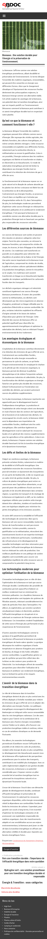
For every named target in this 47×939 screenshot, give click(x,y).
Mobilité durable (10, 912)
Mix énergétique (8, 843)
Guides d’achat (9, 923)
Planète (7, 917)
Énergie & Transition (11, 849)
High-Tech (7, 906)
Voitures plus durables (10, 892)
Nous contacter (9, 928)
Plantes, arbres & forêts (12, 920)
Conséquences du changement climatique (28, 841)
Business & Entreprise (12, 909)
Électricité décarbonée (10, 888)
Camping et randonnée (12, 926)
